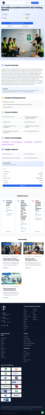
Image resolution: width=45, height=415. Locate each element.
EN (29, 2)
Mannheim (35, 311)
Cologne (25, 314)
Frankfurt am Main (27, 316)
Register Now (22, 185)
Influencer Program (27, 359)
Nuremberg (26, 326)
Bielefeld (34, 317)
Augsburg (34, 316)
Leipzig (25, 321)
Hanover (25, 328)
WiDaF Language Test (28, 345)
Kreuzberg (3, 343)
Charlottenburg (4, 338)
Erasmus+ (25, 356)
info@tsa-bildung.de (6, 322)
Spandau (2, 353)
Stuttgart (25, 317)
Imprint (31, 413)
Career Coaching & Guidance (29, 343)
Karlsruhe (34, 314)
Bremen (25, 323)
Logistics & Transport (28, 341)
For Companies (26, 352)
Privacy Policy (37, 413)
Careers (25, 361)
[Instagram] (5, 325)
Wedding (2, 339)
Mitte (2, 346)
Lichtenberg (3, 352)
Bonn (34, 312)
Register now (35, 2)
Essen (25, 330)
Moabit (2, 341)
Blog (24, 358)
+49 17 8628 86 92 (6, 318)
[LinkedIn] (7, 325)
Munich (25, 312)
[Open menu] (42, 3)
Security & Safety (27, 340)
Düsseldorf (26, 319)
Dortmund (35, 309)
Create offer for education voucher (17, 23)
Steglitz (2, 355)
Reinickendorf (3, 348)
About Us (25, 351)
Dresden (25, 324)
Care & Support (27, 338)
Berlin (25, 309)
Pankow (2, 350)
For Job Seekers (27, 354)
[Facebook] (2, 325)
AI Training (26, 336)
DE (27, 2)
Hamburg (25, 311)
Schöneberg (3, 357)
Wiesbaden (35, 319)
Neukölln (2, 345)
